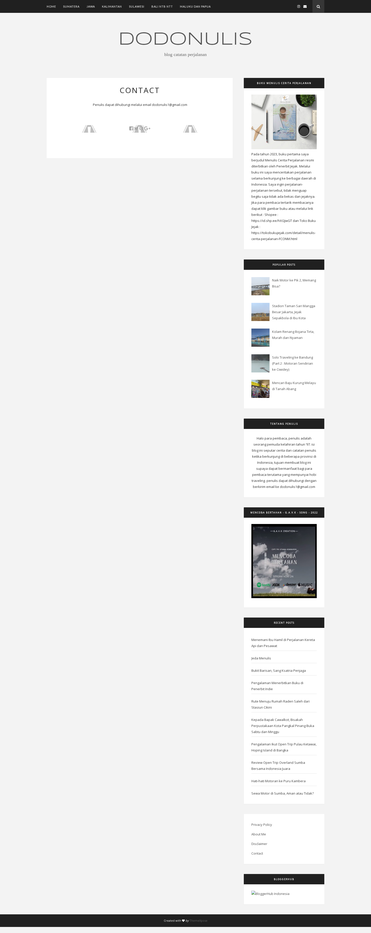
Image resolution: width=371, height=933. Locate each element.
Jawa (91, 6)
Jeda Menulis (261, 658)
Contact (257, 853)
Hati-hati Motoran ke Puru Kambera (278, 781)
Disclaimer (259, 843)
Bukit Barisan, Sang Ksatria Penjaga (278, 670)
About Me (258, 834)
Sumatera (71, 6)
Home (51, 6)
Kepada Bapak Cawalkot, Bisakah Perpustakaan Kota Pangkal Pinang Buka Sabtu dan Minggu (282, 725)
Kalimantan (112, 6)
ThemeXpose (198, 920)
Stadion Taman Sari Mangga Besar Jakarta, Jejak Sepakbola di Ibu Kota (293, 312)
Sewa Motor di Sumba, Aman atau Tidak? (282, 793)
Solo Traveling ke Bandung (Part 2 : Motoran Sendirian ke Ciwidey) (292, 363)
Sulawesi (136, 6)
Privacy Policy (261, 824)
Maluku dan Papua (195, 6)
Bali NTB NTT (162, 6)
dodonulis (185, 39)
